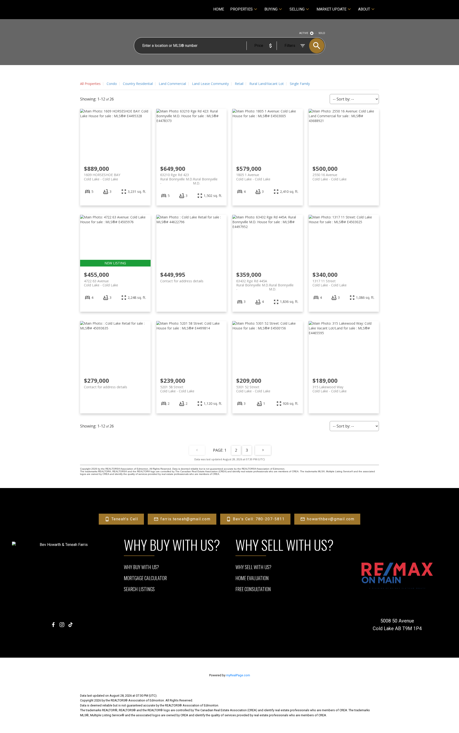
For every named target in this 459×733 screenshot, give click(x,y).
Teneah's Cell (124, 519)
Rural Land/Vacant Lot (266, 83)
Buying (271, 9)
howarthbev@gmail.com (330, 519)
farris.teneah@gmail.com (185, 519)
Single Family (300, 83)
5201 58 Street (177, 389)
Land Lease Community (210, 83)
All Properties (90, 83)
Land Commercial (172, 83)
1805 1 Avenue (253, 176)
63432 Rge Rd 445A (265, 283)
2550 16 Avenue (329, 176)
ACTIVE (303, 33)
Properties (241, 9)
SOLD (322, 33)
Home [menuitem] (218, 9)
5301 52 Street (253, 389)
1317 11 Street (329, 283)
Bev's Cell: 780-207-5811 (258, 519)
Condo (112, 83)
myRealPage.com (238, 675)
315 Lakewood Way (329, 389)
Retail (239, 83)
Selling (297, 9)
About (364, 9)
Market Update (331, 9)
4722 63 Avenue (101, 283)
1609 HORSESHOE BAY (102, 176)
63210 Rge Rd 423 (189, 176)
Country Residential (138, 83)
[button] (121, 519)
